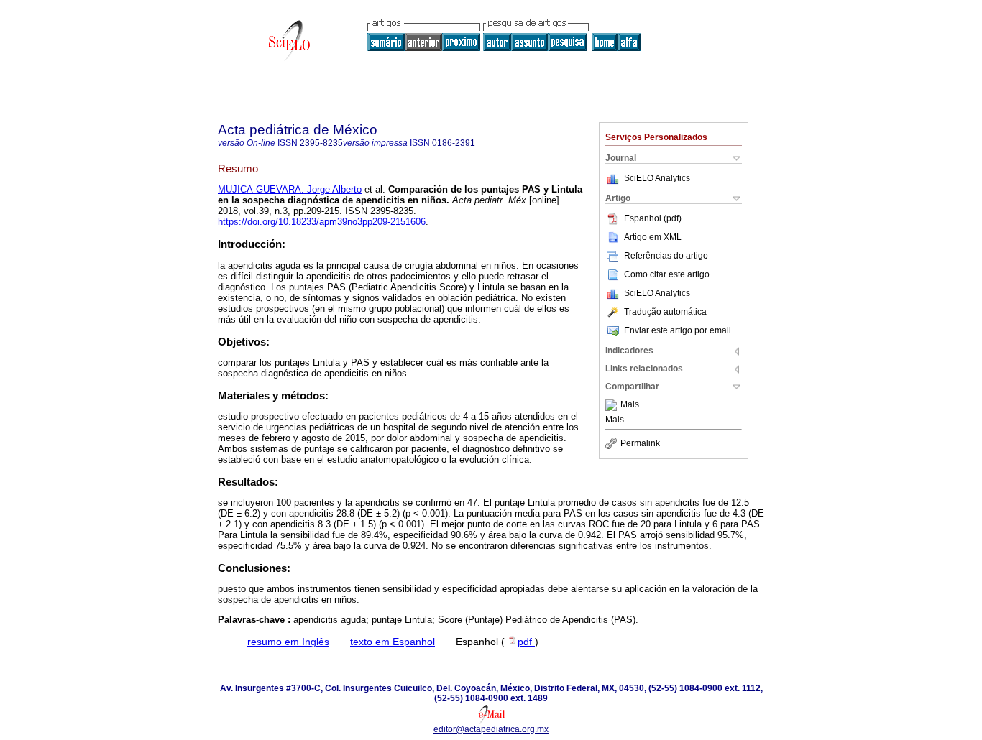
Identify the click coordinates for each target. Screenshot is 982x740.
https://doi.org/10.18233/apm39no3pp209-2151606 (322, 221)
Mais (629, 405)
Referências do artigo (666, 256)
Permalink (640, 443)
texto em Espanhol (392, 642)
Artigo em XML (653, 237)
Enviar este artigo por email (677, 330)
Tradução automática (665, 312)
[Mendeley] (612, 405)
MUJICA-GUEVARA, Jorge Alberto (290, 189)
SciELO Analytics (657, 178)
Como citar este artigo (667, 274)
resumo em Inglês (288, 642)
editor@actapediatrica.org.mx (491, 729)
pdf (526, 642)
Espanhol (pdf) (653, 218)
